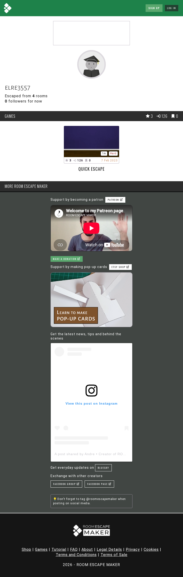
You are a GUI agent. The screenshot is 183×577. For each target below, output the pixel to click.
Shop (26, 549)
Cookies (151, 549)
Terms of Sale (114, 554)
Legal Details (109, 549)
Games (41, 549)
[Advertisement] (91, 33)
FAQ (74, 549)
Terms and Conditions (76, 554)
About (87, 549)
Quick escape (91, 169)
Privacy (133, 549)
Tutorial (58, 549)
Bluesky (103, 467)
